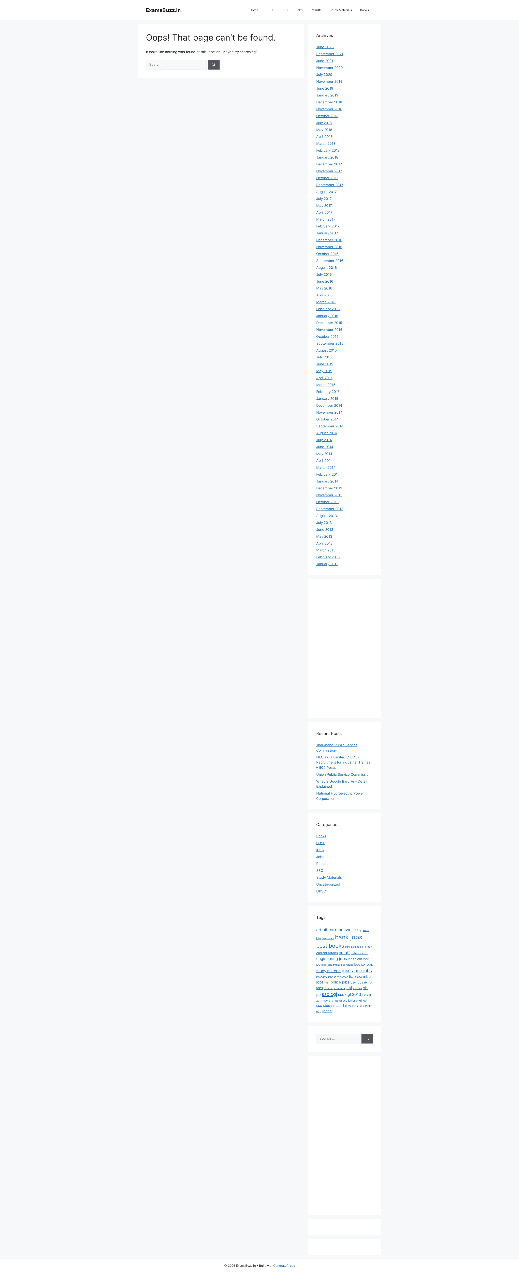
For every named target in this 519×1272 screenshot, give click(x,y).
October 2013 (327, 502)
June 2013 (324, 530)
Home (254, 10)
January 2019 (327, 95)
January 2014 (327, 481)
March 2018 (325, 144)
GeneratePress (284, 1266)
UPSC (321, 891)
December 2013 (329, 488)
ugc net (327, 1011)
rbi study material (334, 988)
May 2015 (324, 371)
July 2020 (324, 75)
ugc (318, 1011)
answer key (350, 929)
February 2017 (328, 226)
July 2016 (324, 274)
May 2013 (324, 536)
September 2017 (329, 185)
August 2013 (326, 516)
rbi (365, 982)
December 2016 (329, 240)
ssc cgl (329, 994)
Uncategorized (328, 884)
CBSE (320, 843)
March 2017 (325, 219)
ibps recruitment (330, 964)
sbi (349, 988)
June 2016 (324, 281)
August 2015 (326, 350)
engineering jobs (331, 958)
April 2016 (324, 295)
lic (351, 976)
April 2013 (324, 543)
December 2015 (329, 323)
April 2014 (324, 461)
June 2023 (325, 47)
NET (327, 982)
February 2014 (328, 474)
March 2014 (326, 467)
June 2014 (324, 447)
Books (364, 10)
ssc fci (338, 1000)
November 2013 (329, 495)
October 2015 (327, 337)
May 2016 (324, 288)
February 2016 (328, 309)
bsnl (347, 946)
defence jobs (359, 953)
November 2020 (329, 68)
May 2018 (324, 130)
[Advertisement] (332, 648)
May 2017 (324, 206)
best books (330, 946)
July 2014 (324, 440)
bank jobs (348, 937)
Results (316, 10)
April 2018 (324, 137)
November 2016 (329, 247)
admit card (327, 929)
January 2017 (327, 233)
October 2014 (327, 419)
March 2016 (326, 302)
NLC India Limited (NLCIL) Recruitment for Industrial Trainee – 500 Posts (343, 762)
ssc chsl (328, 1000)
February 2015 (328, 392)
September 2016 (329, 261)
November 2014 (329, 412)
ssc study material (331, 1005)
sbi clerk (357, 988)
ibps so (359, 964)
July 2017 (324, 199)
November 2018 (329, 109)
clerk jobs (366, 946)
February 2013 (328, 557)
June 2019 (324, 88)
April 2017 (324, 212)
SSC (269, 10)
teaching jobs (356, 1005)
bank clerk (328, 938)
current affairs (327, 953)
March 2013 (326, 550)
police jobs (340, 982)
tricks (368, 1005)
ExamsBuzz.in (163, 10)
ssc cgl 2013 (349, 994)
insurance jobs (357, 970)
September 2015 (329, 343)
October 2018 (327, 116)
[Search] (214, 65)
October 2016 (327, 254)
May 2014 (324, 454)
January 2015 (327, 399)
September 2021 (329, 54)
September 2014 (329, 426)
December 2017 (329, 164)
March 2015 (325, 385)
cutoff (344, 952)
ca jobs (355, 946)
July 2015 (324, 357)
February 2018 (328, 150)
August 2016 (326, 268)
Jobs (299, 10)
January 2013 (327, 564)
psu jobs (357, 982)
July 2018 (324, 123)
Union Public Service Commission (343, 774)
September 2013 (329, 509)
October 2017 (327, 178)
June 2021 (324, 61)
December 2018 (329, 102)
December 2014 (329, 405)
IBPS (284, 10)
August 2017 (326, 192)
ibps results (347, 965)
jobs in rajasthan (338, 976)
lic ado (358, 976)
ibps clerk (355, 959)
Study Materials (341, 10)
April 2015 (324, 378)
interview (321, 976)
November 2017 (329, 171)
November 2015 (329, 330)
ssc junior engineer (355, 1000)
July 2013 (324, 523)
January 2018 (327, 157)
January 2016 (327, 316)
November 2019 (329, 81)
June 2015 (324, 364)
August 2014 (326, 433)
